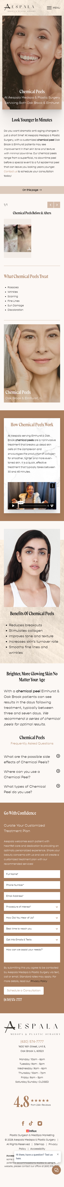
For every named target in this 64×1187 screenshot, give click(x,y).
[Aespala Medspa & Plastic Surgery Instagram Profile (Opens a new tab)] (40, 1123)
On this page (31, 190)
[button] (50, 205)
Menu (56, 7)
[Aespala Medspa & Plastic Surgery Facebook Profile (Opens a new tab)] (23, 1123)
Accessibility (37, 1148)
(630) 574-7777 (13, 1000)
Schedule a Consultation (24, 990)
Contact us (10, 171)
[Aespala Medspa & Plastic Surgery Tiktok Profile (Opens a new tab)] (31, 1123)
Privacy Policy (39, 981)
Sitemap (39, 1144)
